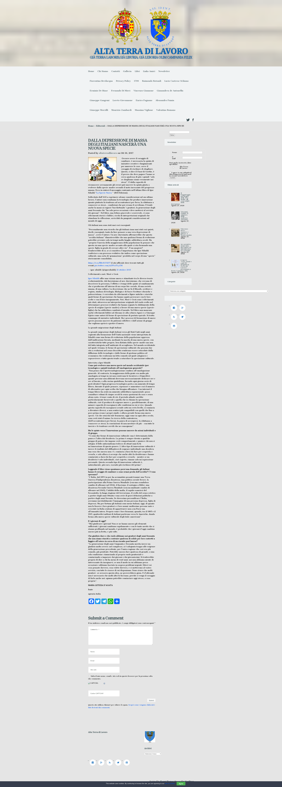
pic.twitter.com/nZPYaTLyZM (108, 265)
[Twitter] (183, 317)
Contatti (115, 71)
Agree (181, 783)
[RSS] (174, 317)
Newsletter (164, 71)
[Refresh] (104, 684)
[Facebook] (174, 308)
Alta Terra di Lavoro (184, 167)
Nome (174, 152)
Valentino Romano (165, 110)
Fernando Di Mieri (120, 90)
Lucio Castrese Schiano (176, 81)
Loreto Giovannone (123, 100)
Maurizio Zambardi (121, 110)
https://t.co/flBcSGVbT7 (99, 263)
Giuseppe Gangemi (99, 100)
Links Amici (149, 71)
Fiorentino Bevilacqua (101, 81)
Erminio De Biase (99, 90)
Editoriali (100, 126)
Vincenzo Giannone (144, 90)
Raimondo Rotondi (151, 81)
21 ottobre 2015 (124, 270)
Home (91, 71)
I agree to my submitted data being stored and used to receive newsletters (180, 174)
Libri (137, 71)
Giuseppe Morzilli (99, 110)
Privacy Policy (123, 81)
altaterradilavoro (108, 153)
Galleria (127, 71)
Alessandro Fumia (165, 100)
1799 (136, 81)
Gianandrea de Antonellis (170, 90)
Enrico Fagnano (144, 100)
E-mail (173, 157)
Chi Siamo (102, 71)
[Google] (183, 308)
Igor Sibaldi (93, 278)
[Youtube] (174, 326)
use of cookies (170, 783)
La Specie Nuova (104, 193)
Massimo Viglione (144, 110)
